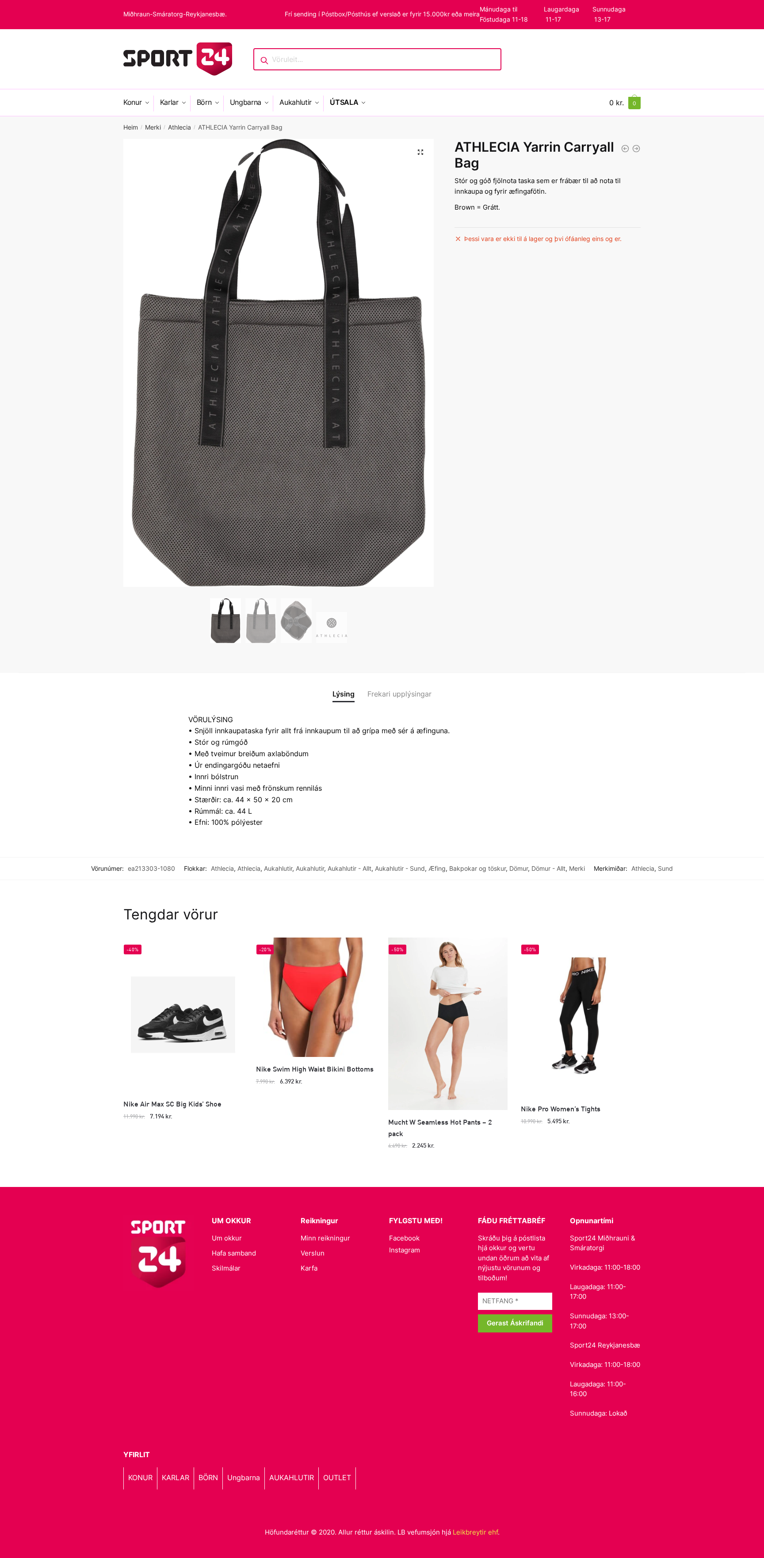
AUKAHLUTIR (291, 1477)
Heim (130, 127)
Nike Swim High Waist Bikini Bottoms (315, 1068)
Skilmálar (226, 1268)
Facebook (404, 1238)
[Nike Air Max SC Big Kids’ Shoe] (183, 1015)
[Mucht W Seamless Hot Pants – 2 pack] (448, 1024)
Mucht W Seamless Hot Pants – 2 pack (440, 1127)
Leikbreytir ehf (475, 1532)
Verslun (313, 1253)
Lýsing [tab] (343, 693)
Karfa (309, 1268)
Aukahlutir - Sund (400, 868)
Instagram (404, 1250)
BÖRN (208, 1477)
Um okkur (227, 1238)
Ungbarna (243, 1477)
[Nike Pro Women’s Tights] (580, 1017)
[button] (420, 152)
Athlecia (179, 127)
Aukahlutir (278, 868)
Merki (153, 127)
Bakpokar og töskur (477, 868)
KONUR (140, 1477)
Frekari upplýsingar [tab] (399, 693)
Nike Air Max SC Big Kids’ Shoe (172, 1103)
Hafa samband (234, 1253)
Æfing (437, 868)
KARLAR (175, 1477)
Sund (665, 868)
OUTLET (337, 1477)
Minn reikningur (325, 1238)
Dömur (518, 868)
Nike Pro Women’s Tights (560, 1108)
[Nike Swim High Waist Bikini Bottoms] (315, 997)
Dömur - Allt (548, 868)
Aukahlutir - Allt (349, 868)
